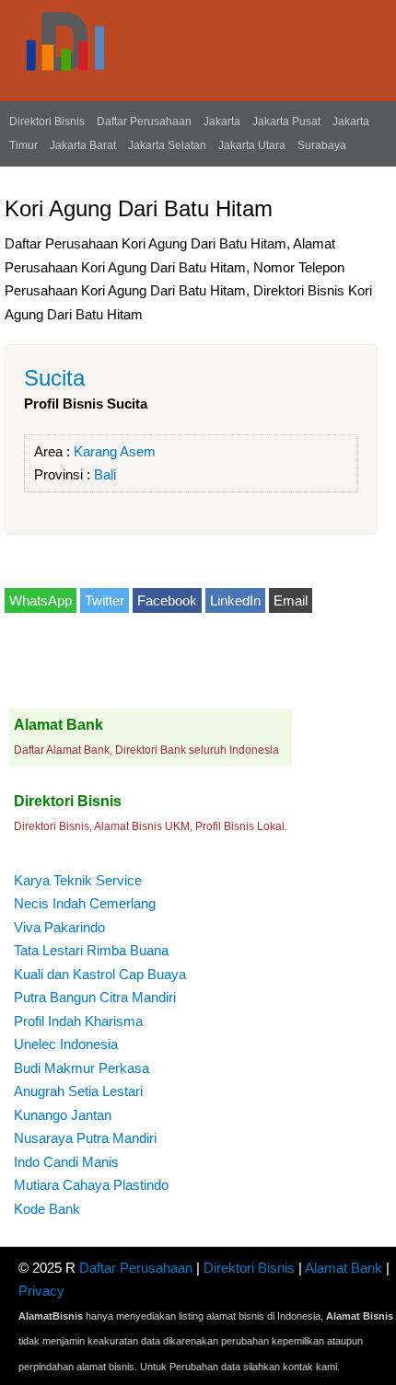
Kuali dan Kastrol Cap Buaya (100, 974)
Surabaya (321, 145)
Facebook (167, 600)
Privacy (41, 1290)
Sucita (54, 377)
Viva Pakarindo (59, 927)
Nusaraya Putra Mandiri (85, 1138)
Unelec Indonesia (66, 1044)
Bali (105, 474)
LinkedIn (235, 600)
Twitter (104, 600)
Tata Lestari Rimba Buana (91, 950)
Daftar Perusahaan (144, 121)
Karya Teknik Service (78, 880)
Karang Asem (115, 451)
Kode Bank (47, 1209)
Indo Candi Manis (66, 1162)
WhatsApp (40, 600)
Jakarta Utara (251, 145)
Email (291, 600)
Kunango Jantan (62, 1115)
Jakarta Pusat (286, 121)
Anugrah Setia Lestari (78, 1091)
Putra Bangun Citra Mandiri (95, 997)
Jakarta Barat (83, 145)
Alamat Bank (343, 1267)
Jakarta (222, 121)
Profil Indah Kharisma (78, 1021)
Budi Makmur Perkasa (81, 1068)
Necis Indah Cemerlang (85, 903)
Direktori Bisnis (47, 121)
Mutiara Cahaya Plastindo (91, 1185)
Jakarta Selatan (167, 145)
